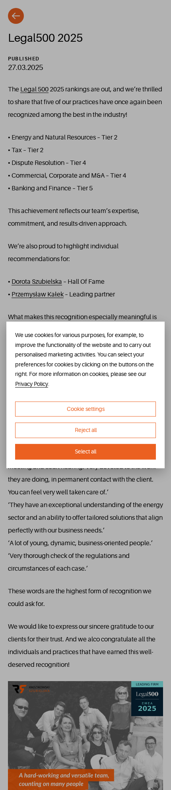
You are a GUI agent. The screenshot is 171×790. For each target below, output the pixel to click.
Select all (85, 451)
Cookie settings (86, 409)
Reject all (86, 430)
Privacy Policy (31, 384)
